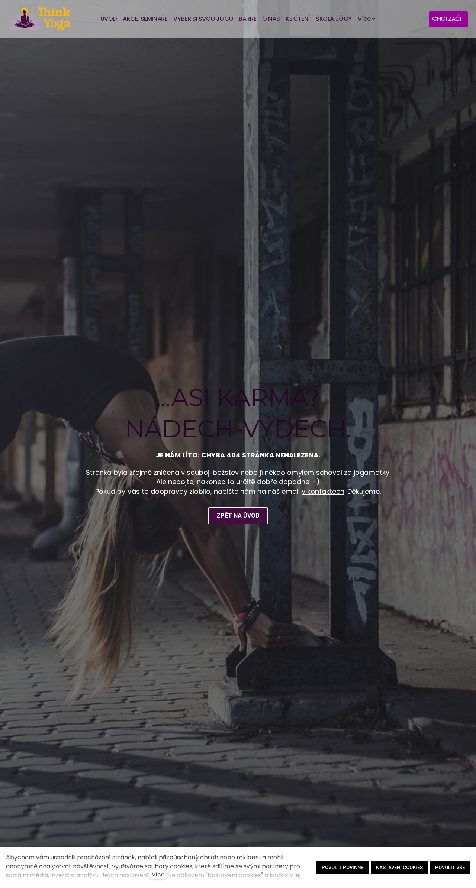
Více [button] (364, 18)
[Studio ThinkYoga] (39, 19)
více (158, 874)
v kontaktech (323, 491)
